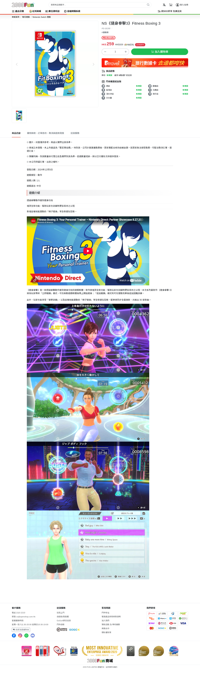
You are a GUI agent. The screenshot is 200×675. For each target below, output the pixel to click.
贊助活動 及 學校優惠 (111, 624)
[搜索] (148, 4)
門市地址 (105, 613)
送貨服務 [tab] (75, 133)
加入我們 (105, 620)
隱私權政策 (106, 632)
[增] (125, 51)
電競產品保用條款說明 (111, 617)
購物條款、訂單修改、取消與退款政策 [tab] (45, 133)
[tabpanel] (100, 359)
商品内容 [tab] (16, 133)
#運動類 (105, 32)
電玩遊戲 (26, 17)
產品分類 (19, 11)
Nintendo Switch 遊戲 (42, 17)
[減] (105, 51)
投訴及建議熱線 (22, 630)
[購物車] (170, 5)
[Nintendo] (108, 38)
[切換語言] (164, 5)
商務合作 (105, 628)
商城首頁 (15, 17)
